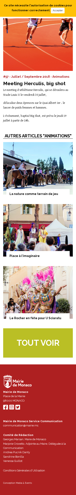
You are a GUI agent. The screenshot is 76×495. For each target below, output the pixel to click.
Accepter (58, 10)
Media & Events (24, 483)
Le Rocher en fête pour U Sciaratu (35, 318)
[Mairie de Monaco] (17, 382)
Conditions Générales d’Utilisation (24, 470)
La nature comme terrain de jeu (34, 194)
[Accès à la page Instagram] (11, 408)
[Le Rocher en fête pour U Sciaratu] (38, 292)
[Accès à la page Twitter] (17, 408)
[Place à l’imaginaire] (38, 230)
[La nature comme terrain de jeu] (38, 168)
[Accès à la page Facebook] (5, 408)
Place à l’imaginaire (25, 256)
